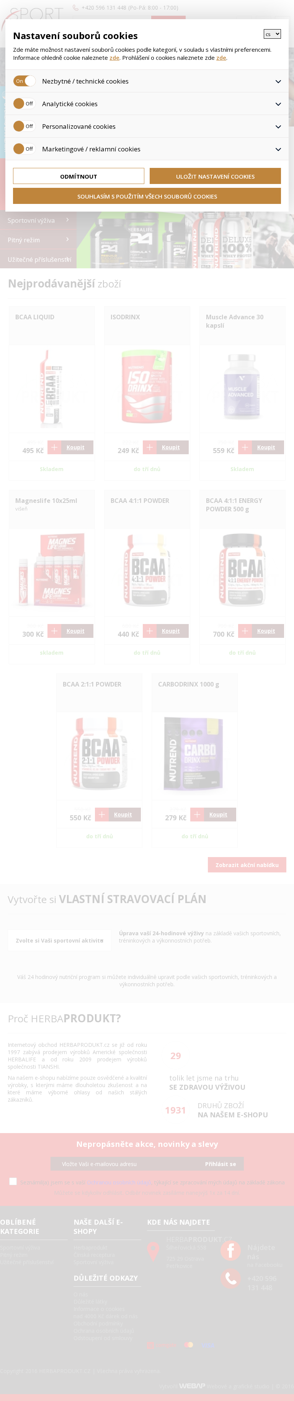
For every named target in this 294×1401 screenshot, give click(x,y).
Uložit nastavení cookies (215, 176)
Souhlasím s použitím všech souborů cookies (147, 196)
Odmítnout (78, 176)
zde (114, 57)
